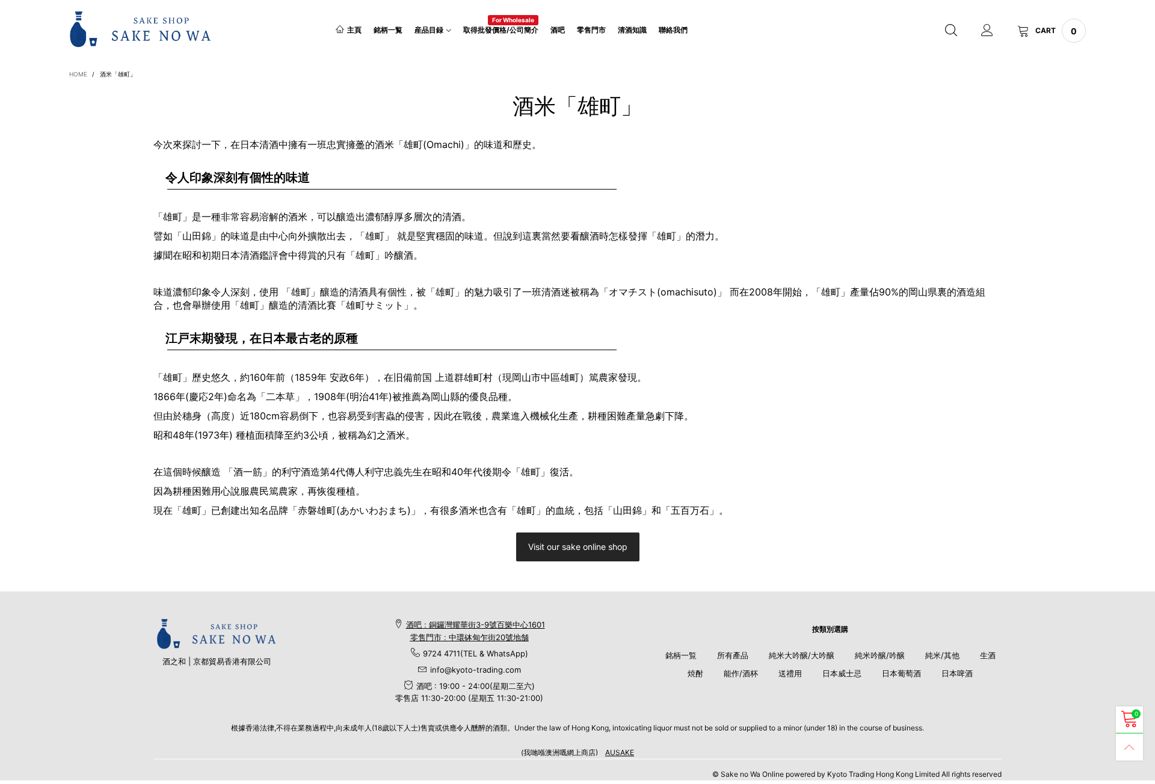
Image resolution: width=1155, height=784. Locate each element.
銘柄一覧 (388, 29)
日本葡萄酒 (901, 673)
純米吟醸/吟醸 (880, 655)
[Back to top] (1129, 747)
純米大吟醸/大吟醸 (801, 655)
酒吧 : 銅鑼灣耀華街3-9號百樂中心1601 (475, 624)
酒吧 (557, 29)
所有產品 (732, 655)
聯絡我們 (673, 29)
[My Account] (987, 30)
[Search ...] (951, 30)
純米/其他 (942, 655)
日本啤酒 (957, 673)
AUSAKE (619, 752)
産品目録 (428, 29)
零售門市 (591, 29)
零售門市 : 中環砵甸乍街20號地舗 (469, 637)
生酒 (988, 655)
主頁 (354, 29)
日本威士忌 (841, 673)
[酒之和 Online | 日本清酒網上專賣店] (140, 29)
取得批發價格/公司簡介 (500, 29)
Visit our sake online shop (577, 547)
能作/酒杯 (741, 673)
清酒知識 (632, 29)
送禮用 (790, 673)
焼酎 (695, 673)
